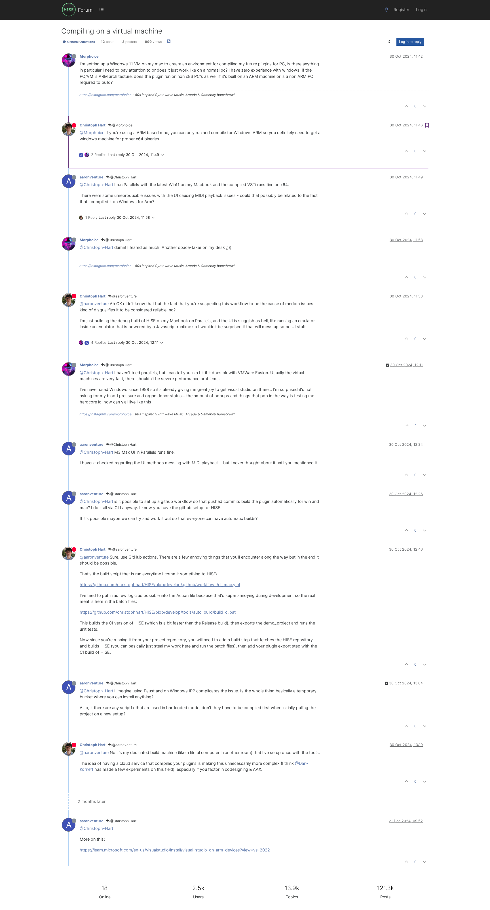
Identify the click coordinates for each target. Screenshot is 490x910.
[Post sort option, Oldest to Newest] (389, 42)
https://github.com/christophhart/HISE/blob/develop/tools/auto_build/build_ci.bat (158, 612)
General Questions (80, 42)
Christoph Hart (92, 125)
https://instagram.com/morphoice (105, 95)
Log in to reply (410, 41)
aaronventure (92, 177)
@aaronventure (124, 296)
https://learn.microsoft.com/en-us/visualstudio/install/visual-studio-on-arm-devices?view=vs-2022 (175, 850)
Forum (85, 10)
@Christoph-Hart (96, 184)
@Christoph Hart (122, 177)
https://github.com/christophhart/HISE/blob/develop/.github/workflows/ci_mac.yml (160, 584)
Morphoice (89, 56)
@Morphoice (121, 125)
